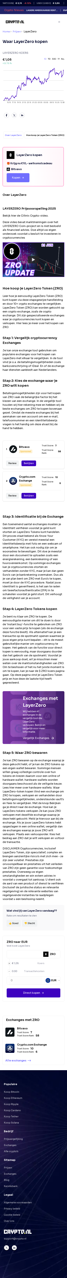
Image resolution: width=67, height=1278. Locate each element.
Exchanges (10, 1145)
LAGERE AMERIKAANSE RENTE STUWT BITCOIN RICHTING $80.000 (42, 10)
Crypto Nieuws (14, 10)
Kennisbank (11, 1186)
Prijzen (17, 31)
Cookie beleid (12, 1214)
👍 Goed (13, 923)
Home (6, 31)
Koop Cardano (12, 1110)
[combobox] (53, 980)
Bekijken (29, 463)
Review (12, 463)
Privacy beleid (12, 1208)
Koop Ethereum (13, 1098)
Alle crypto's (11, 1151)
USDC (40, 3)
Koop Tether (11, 1116)
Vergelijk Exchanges (36, 738)
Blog (6, 1180)
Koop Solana (11, 1122)
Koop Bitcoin (11, 1091)
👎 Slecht (29, 923)
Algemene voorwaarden (18, 1202)
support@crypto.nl (15, 1238)
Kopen (16, 177)
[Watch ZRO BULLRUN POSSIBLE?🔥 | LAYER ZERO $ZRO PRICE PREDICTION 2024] (33, 259)
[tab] (13, 135)
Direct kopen (31, 993)
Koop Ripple (11, 1104)
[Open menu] (59, 21)
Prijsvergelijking (13, 1139)
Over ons (9, 1221)
